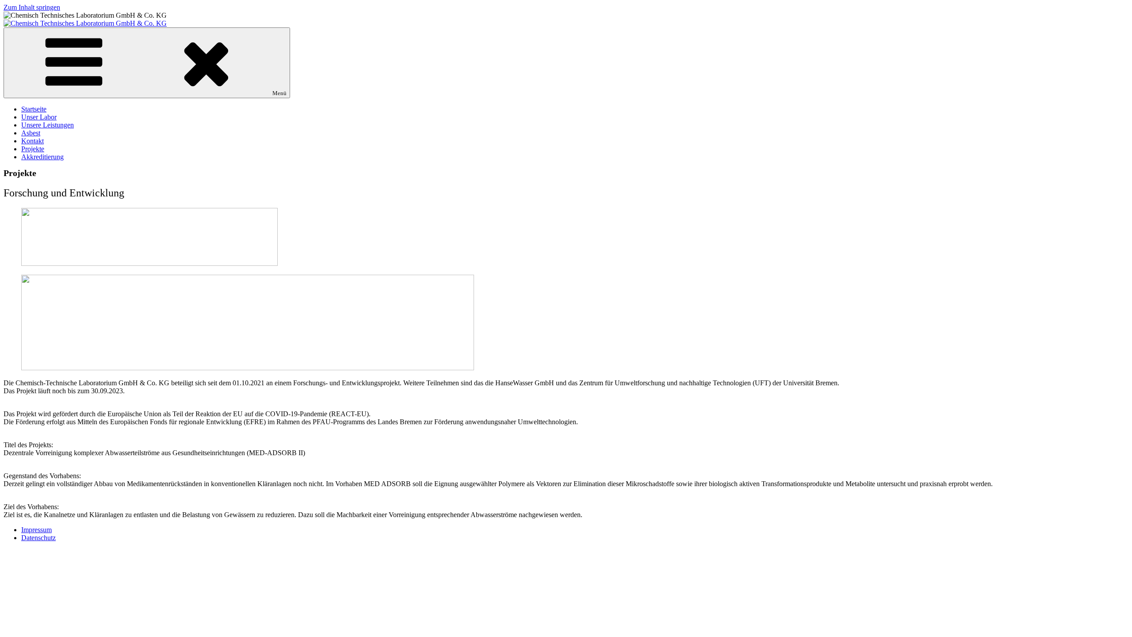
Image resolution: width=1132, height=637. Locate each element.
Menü (279, 93)
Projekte (32, 149)
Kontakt (32, 141)
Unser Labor (39, 117)
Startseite (33, 109)
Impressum (36, 529)
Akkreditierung (42, 157)
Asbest (30, 133)
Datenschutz (38, 537)
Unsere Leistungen (47, 125)
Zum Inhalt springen (32, 7)
